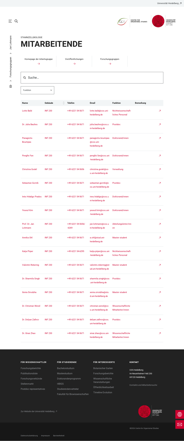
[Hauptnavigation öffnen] (12, 21)
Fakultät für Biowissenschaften (73, 394)
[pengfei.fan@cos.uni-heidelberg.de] (32, 156)
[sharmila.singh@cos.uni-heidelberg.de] (32, 279)
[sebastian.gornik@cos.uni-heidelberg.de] (32, 183)
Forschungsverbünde (31, 378)
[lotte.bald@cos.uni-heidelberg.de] (32, 111)
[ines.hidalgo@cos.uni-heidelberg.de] (32, 197)
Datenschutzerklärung (29, 436)
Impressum (45, 436)
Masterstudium (64, 373)
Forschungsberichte (31, 368)
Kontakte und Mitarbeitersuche (143, 385)
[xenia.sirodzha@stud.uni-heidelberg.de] (32, 292)
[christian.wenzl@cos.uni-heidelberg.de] (32, 306)
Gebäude (49, 103)
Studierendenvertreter (68, 389)
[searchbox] (92, 77)
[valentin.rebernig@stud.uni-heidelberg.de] (32, 265)
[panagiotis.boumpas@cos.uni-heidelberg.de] (32, 140)
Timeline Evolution (102, 392)
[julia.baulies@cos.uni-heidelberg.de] (32, 124)
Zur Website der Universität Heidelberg (37, 411)
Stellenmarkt (27, 383)
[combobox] (37, 90)
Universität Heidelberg (168, 3)
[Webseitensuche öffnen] (18, 21)
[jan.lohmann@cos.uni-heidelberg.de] (32, 226)
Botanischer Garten (103, 368)
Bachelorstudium (65, 368)
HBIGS (60, 383)
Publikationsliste (29, 373)
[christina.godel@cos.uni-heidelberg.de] (32, 169)
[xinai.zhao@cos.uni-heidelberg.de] (32, 333)
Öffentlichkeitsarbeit (103, 387)
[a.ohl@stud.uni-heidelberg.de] (32, 238)
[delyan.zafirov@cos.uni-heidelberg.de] (32, 320)
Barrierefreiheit (58, 436)
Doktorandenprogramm (69, 378)
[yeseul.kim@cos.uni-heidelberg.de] (32, 210)
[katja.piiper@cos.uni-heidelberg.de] (32, 251)
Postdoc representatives (33, 389)
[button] (37, 362)
